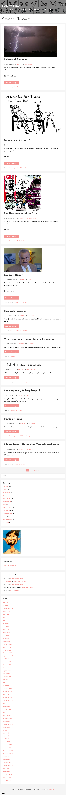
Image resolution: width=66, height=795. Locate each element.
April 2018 (6, 638)
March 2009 (6, 759)
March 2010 (6, 742)
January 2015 (7, 680)
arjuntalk (19, 64)
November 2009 (8, 754)
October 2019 (7, 626)
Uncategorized (7, 519)
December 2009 (8, 751)
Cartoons (5, 487)
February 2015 (7, 677)
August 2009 (7, 756)
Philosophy (16, 87)
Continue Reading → (11, 83)
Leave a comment (32, 145)
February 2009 (7, 762)
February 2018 (7, 644)
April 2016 (6, 659)
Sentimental (19, 168)
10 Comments (30, 449)
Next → (36, 470)
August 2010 (7, 727)
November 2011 (7, 697)
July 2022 (6, 602)
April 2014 (6, 685)
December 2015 (7, 665)
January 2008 (7, 777)
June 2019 (6, 629)
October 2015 (7, 668)
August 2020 (7, 611)
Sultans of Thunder (15, 59)
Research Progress (15, 311)
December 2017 (7, 650)
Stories (21, 87)
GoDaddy (51, 789)
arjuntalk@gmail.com (9, 565)
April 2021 (6, 605)
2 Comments (28, 64)
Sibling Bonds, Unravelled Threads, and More (31, 444)
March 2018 (6, 641)
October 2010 (7, 721)
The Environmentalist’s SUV (21, 213)
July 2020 (6, 614)
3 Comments (31, 423)
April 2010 (6, 739)
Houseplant (6, 492)
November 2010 (8, 718)
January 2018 (7, 647)
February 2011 (7, 709)
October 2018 (7, 635)
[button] (63, 4)
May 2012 (6, 694)
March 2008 (6, 771)
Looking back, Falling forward (22, 391)
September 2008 (8, 765)
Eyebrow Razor (11, 6)
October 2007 (7, 780)
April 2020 (6, 623)
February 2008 (7, 774)
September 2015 (8, 671)
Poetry (5, 504)
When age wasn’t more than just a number (30, 339)
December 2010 (7, 715)
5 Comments (30, 343)
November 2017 (7, 653)
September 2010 (8, 724)
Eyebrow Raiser (13, 275)
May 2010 (6, 736)
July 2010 (5, 730)
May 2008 (6, 768)
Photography (7, 501)
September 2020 (8, 608)
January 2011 (7, 712)
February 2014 (7, 688)
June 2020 (6, 617)
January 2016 (7, 662)
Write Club (26, 87)
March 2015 (6, 674)
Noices (5, 495)
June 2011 (6, 703)
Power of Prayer (14, 419)
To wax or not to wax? (17, 140)
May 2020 (6, 620)
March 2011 (6, 706)
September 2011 (8, 700)
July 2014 (5, 682)
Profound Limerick (15, 590)
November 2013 (7, 691)
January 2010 (7, 748)
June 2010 (6, 733)
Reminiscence (19, 410)
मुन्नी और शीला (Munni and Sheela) (23, 365)
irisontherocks (7, 581)
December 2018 (7, 632)
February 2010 (7, 745)
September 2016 (8, 656)
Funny (10, 87)
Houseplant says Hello (16, 578)
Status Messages (23, 302)
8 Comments (31, 315)
